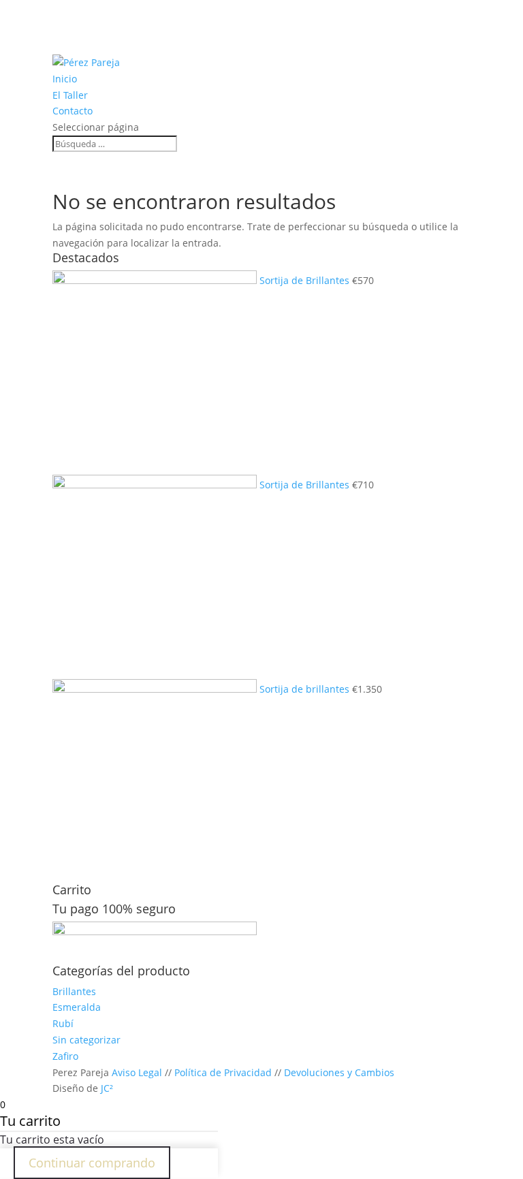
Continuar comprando (92, 1162)
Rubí (63, 1023)
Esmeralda (76, 1007)
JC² (107, 1088)
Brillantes (74, 991)
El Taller (70, 95)
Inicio (64, 78)
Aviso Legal (137, 1072)
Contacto (72, 110)
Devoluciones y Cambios (339, 1072)
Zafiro (65, 1056)
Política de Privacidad (223, 1072)
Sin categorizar (86, 1039)
